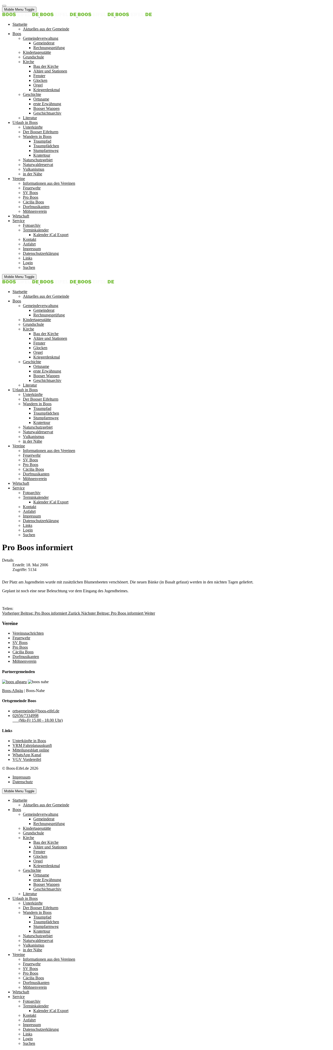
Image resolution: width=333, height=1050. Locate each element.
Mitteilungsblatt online (30, 750)
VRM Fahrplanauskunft (32, 745)
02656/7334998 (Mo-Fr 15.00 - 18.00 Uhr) (37, 717)
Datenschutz (22, 782)
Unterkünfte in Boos (29, 741)
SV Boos (20, 642)
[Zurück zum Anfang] (4, 5)
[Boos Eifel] (77, 15)
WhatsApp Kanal (26, 755)
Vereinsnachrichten (28, 633)
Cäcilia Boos (23, 652)
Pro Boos (20, 647)
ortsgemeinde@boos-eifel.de (35, 711)
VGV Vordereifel (26, 759)
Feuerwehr (21, 638)
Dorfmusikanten (25, 656)
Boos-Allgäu (12, 690)
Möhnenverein (24, 661)
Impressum (21, 777)
